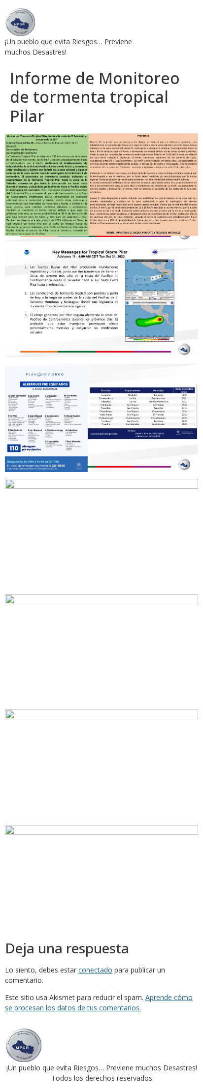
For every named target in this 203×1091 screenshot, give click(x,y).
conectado (95, 969)
